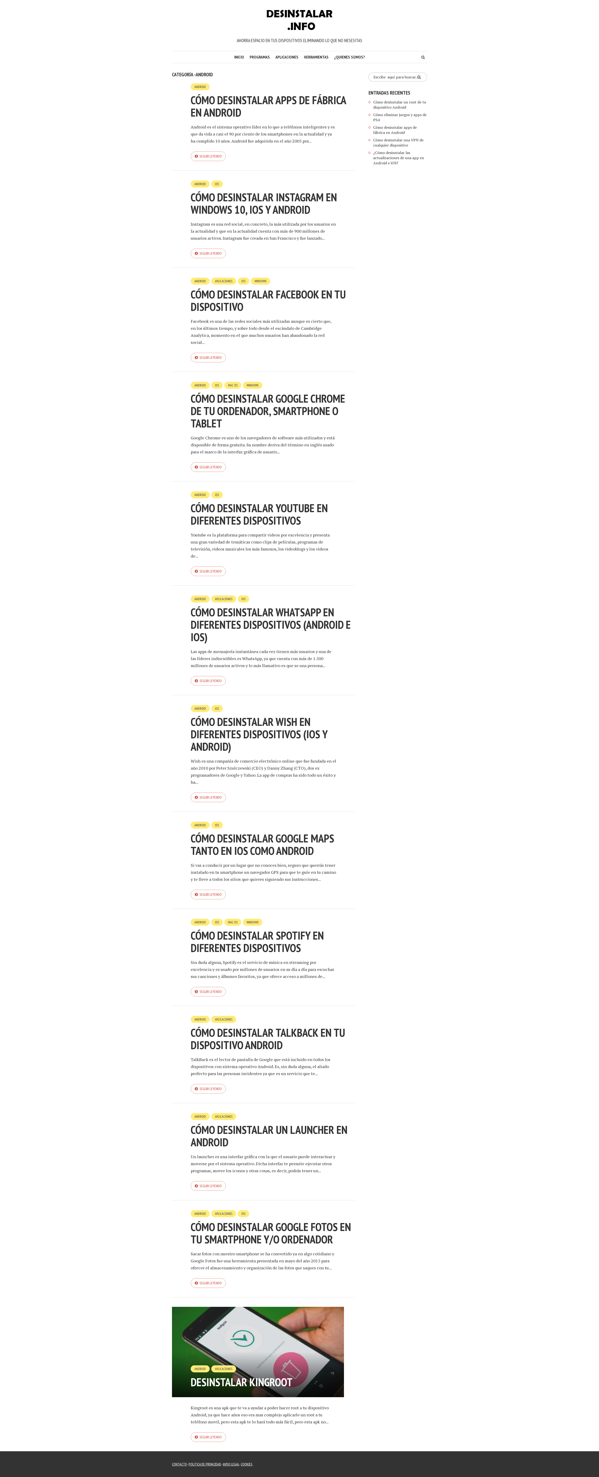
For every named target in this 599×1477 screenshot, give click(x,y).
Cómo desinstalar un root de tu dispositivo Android (399, 104)
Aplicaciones (286, 57)
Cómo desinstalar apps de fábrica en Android (268, 106)
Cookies (246, 1464)
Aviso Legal (231, 1464)
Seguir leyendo (211, 156)
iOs (217, 184)
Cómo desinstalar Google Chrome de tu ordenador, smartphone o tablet (268, 410)
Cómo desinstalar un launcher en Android (269, 1135)
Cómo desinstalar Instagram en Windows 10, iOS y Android (264, 203)
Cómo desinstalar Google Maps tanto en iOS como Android (262, 844)
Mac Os (232, 385)
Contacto (179, 1464)
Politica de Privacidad (205, 1464)
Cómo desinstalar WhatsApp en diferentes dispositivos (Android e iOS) (271, 624)
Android (200, 87)
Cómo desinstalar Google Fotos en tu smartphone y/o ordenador (271, 1233)
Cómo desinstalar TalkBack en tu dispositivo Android (268, 1038)
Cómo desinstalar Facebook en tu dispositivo (268, 300)
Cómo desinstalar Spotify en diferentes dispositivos (257, 941)
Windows (261, 281)
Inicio (239, 57)
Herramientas (316, 57)
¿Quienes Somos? (349, 57)
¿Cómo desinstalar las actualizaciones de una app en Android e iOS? (398, 157)
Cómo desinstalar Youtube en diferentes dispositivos (259, 514)
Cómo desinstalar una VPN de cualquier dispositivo (398, 142)
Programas (260, 57)
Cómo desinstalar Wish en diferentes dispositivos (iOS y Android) (259, 734)
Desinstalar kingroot (241, 1382)
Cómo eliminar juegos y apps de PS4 (400, 117)
